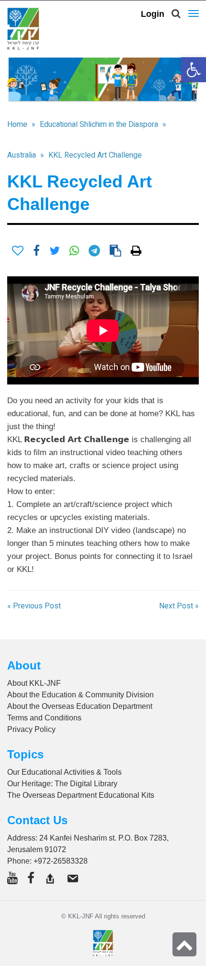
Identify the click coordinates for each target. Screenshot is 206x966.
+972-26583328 (61, 861)
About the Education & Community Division (80, 695)
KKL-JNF (80, 916)
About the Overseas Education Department (79, 706)
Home (17, 124)
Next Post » (179, 606)
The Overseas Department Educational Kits (80, 795)
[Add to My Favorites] (17, 251)
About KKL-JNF (34, 683)
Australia (21, 155)
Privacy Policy (31, 729)
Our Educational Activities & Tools (64, 772)
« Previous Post (34, 606)
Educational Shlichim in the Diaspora (99, 124)
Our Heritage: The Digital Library (62, 784)
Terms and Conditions (44, 718)
